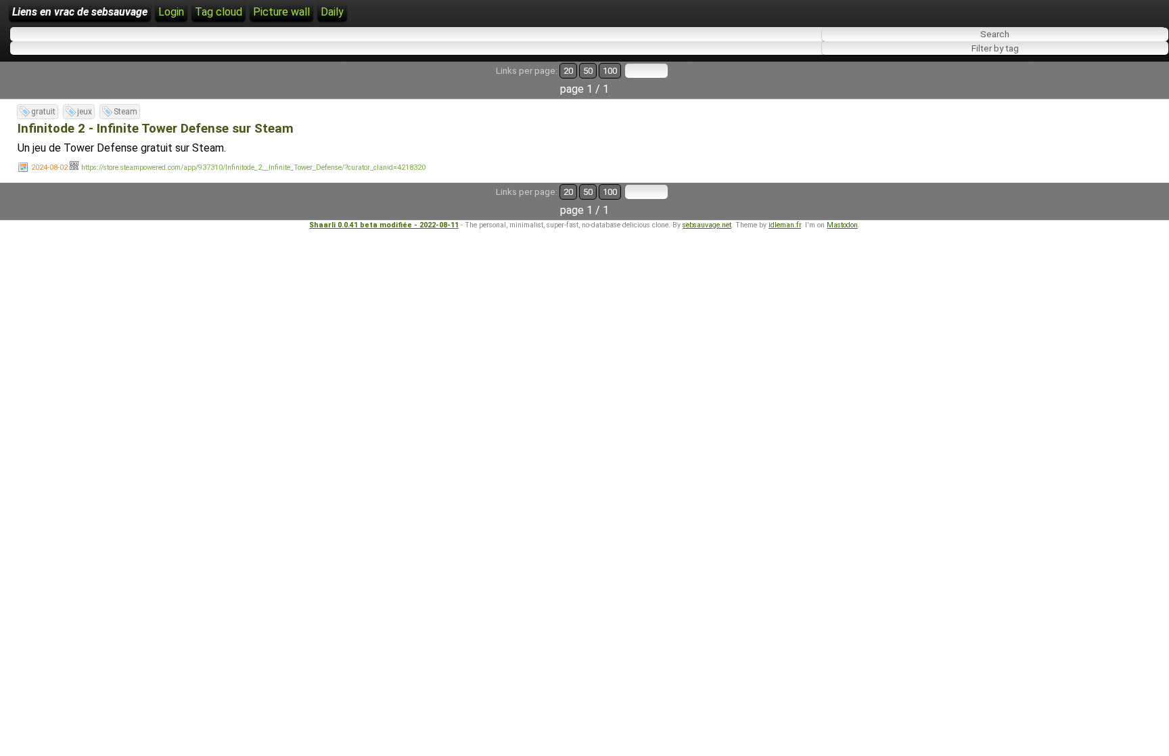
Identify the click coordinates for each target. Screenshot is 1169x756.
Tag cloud (218, 11)
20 (568, 71)
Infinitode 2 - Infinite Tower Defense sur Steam (156, 128)
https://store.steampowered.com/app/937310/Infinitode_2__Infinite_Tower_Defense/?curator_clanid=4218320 (253, 167)
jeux (84, 111)
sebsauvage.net (707, 225)
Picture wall (281, 11)
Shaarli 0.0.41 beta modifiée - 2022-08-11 (384, 225)
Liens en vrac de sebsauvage (79, 11)
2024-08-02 (49, 167)
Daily (332, 11)
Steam (125, 111)
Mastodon (842, 225)
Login (171, 11)
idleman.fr (785, 225)
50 (588, 71)
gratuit (43, 111)
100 (610, 71)
